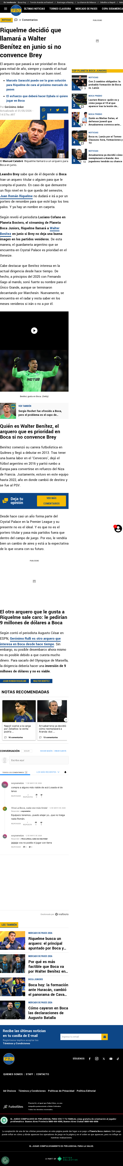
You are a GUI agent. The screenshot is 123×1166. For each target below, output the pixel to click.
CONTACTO (42, 1074)
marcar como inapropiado (60, 798)
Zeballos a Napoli (107, 2)
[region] (34, 832)
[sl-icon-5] (118, 1059)
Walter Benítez (41, 681)
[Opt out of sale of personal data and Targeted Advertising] (5, 1160)
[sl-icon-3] (104, 1059)
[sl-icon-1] (90, 1059)
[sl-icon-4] (111, 1059)
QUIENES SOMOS (13, 1074)
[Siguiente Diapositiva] (66, 720)
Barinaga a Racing (65, 2)
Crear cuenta (60, 751)
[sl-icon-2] (97, 1059)
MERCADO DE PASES (86, 8)
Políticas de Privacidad (61, 1091)
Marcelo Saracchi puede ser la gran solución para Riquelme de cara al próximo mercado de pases (37, 85)
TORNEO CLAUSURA (60, 8)
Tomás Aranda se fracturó (41, 2)
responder (16, 796)
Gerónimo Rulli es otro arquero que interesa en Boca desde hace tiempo (30, 641)
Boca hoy (22, 2)
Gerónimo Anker (14, 107)
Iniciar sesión (46, 751)
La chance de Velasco (86, 2)
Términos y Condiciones (16, 1043)
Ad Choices (9, 1091)
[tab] (15, 772)
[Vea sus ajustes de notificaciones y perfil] (65, 772)
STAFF (29, 1074)
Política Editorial (86, 1091)
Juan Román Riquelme (16, 196)
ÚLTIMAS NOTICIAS (34, 8)
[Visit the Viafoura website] (62, 914)
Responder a (20, 811)
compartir (48, 796)
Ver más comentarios (51, 501)
